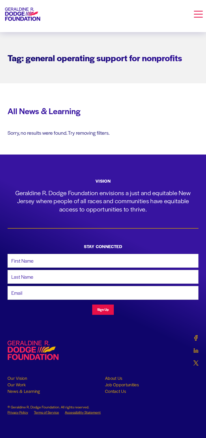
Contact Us (115, 391)
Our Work (17, 385)
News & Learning (24, 391)
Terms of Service (46, 412)
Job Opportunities (122, 385)
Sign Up (103, 309)
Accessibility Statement (83, 412)
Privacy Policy (18, 412)
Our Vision (17, 378)
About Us (113, 378)
